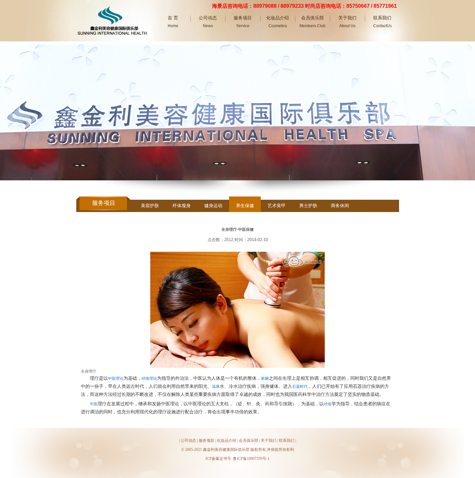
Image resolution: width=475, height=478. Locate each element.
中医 (94, 404)
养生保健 (245, 205)
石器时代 (300, 386)
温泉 (216, 386)
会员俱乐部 (248, 440)
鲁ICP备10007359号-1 (251, 458)
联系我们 (286, 440)
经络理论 (149, 378)
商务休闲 (340, 205)
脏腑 (265, 378)
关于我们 (268, 440)
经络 (328, 404)
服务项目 (206, 440)
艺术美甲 (277, 205)
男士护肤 (308, 205)
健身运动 (213, 205)
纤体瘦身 (182, 205)
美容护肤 (150, 205)
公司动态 (188, 440)
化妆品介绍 (226, 440)
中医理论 (115, 378)
